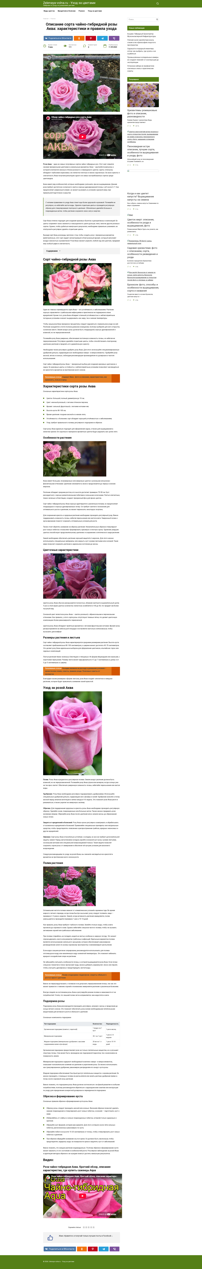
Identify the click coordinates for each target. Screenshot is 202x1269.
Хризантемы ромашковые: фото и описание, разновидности (142, 113)
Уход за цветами (95, 11)
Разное (82, 11)
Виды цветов (49, 11)
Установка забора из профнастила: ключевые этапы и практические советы (140, 68)
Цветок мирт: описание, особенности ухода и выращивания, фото (140, 222)
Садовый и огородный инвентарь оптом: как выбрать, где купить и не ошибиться (141, 51)
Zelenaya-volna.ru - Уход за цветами (69, 3)
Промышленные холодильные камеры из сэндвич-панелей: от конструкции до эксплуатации (143, 59)
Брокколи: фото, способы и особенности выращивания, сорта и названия (143, 287)
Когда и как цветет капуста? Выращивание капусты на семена (140, 196)
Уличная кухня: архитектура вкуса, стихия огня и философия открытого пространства (141, 42)
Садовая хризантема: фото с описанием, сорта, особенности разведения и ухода (142, 252)
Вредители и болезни (66, 11)
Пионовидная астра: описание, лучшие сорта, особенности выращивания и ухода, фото (142, 151)
